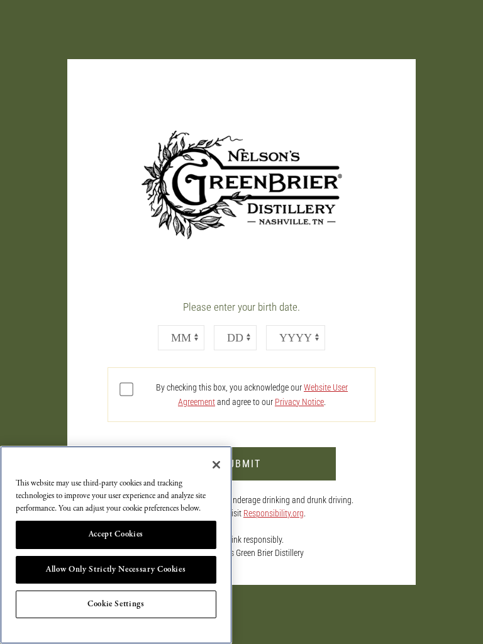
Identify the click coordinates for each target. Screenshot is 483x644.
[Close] (216, 465)
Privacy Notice (299, 402)
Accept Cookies (116, 534)
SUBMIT (241, 464)
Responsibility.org (273, 513)
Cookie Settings (116, 604)
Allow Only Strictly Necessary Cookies (116, 569)
